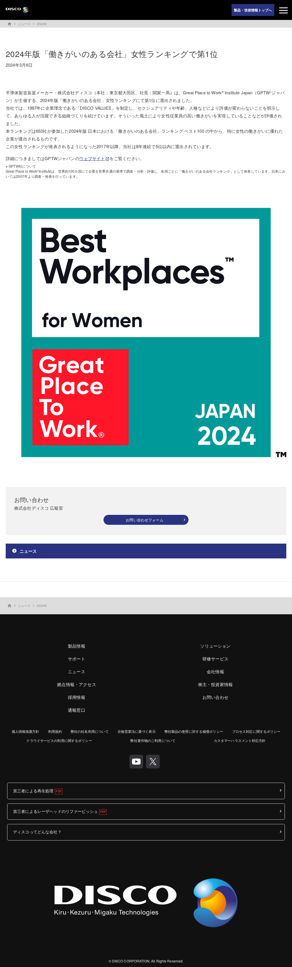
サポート (76, 659)
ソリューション (215, 646)
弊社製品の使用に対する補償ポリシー (194, 731)
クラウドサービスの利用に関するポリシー (59, 740)
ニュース (24, 23)
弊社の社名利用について (90, 731)
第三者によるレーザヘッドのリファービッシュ (55, 811)
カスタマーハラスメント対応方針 (240, 740)
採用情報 (76, 697)
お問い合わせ (215, 697)
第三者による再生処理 (33, 790)
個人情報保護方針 (25, 731)
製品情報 (76, 646)
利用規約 (55, 731)
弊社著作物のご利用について (152, 740)
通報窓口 (76, 710)
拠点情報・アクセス (76, 684)
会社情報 (215, 671)
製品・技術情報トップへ (253, 10)
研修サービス (215, 659)
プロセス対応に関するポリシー (256, 731)
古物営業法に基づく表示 (136, 731)
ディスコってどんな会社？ (37, 831)
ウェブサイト (92, 158)
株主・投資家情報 (215, 684)
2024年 (42, 23)
